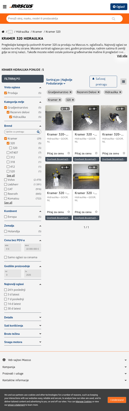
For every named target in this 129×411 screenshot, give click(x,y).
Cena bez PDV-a (14, 240)
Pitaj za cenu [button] (55, 153)
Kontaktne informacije (16, 380)
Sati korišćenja (13, 325)
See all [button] (11, 175)
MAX (27, 245)
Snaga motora (13, 342)
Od (6, 271)
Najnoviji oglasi (14, 284)
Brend (8, 125)
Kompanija (9, 367)
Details (8, 317)
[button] (23, 79)
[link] (58, 117)
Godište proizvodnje (17, 266)
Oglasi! (120, 7)
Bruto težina (12, 333)
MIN (6, 245)
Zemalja (9, 225)
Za (26, 271)
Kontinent (10, 211)
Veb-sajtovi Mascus (19, 360)
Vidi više (122, 56)
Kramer (37, 31)
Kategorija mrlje (14, 101)
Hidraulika (22, 31)
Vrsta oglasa (12, 87)
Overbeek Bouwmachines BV (61, 159)
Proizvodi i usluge (13, 373)
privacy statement (16, 405)
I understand (117, 400)
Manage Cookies (84, 401)
